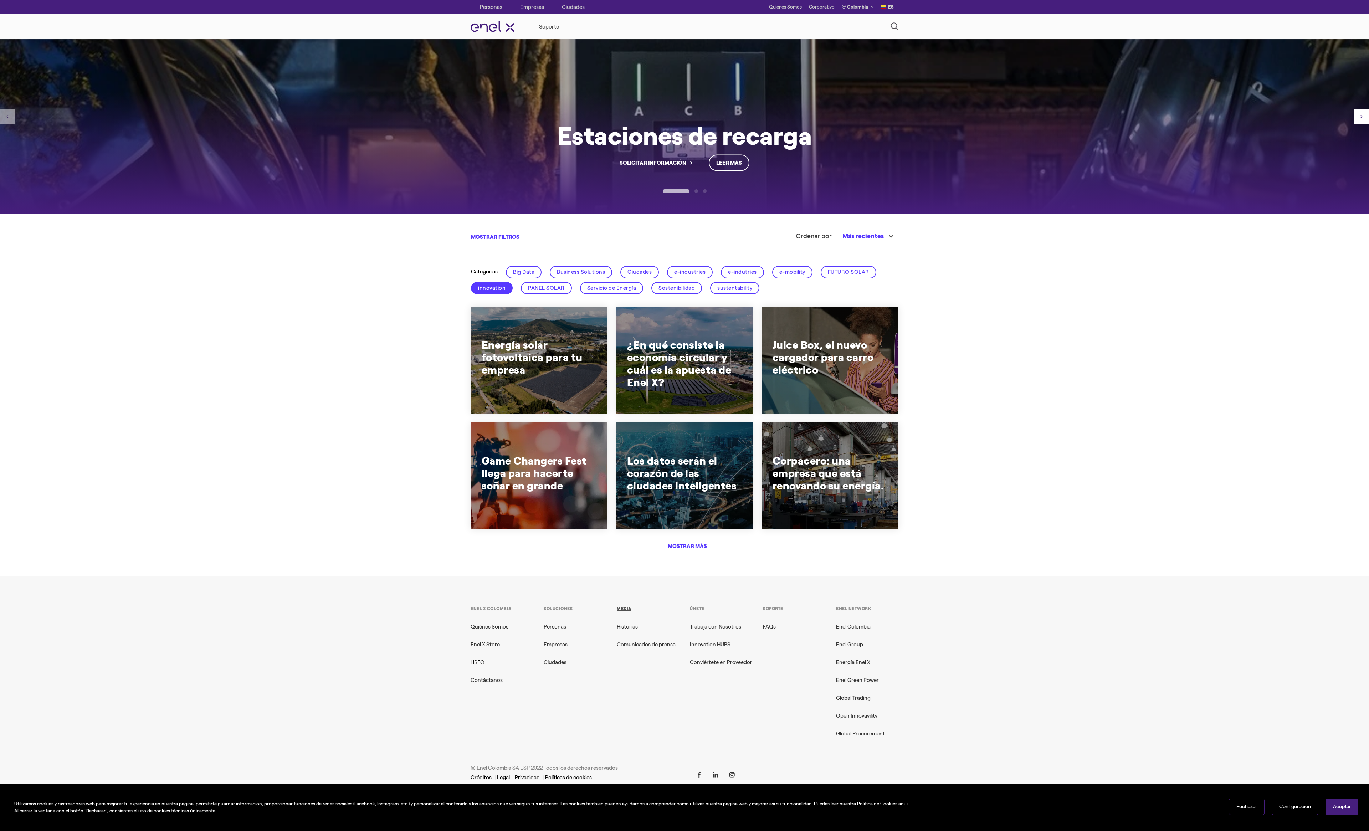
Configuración (1295, 807)
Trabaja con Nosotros (715, 627)
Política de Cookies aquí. (883, 803)
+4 (531, 395)
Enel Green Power (857, 680)
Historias (627, 627)
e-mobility (792, 272)
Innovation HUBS (710, 644)
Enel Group (849, 644)
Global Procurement (860, 733)
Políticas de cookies (568, 777)
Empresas (556, 644)
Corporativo (822, 7)
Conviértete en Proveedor (721, 662)
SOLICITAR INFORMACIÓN (653, 163)
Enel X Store (485, 644)
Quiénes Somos (785, 7)
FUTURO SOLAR (848, 272)
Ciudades (639, 272)
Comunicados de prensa (646, 644)
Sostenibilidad (676, 288)
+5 (686, 395)
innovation (492, 288)
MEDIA (624, 608)
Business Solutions (581, 272)
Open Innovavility (856, 716)
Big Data (523, 272)
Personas (555, 627)
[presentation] (7, 116)
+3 (669, 511)
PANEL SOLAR (546, 288)
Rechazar (1246, 807)
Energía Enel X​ (853, 662)
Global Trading (853, 698)
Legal (504, 777)
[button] (676, 191)
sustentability (734, 288)
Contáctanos (487, 680)
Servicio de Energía (611, 288)
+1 (535, 511)
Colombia (857, 7)
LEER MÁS (729, 163)
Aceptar (1342, 807)
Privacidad (527, 777)
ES (891, 7)
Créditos (481, 777)
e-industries (690, 272)
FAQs (769, 627)
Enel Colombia (853, 627)
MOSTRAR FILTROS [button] (495, 237)
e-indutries (742, 272)
